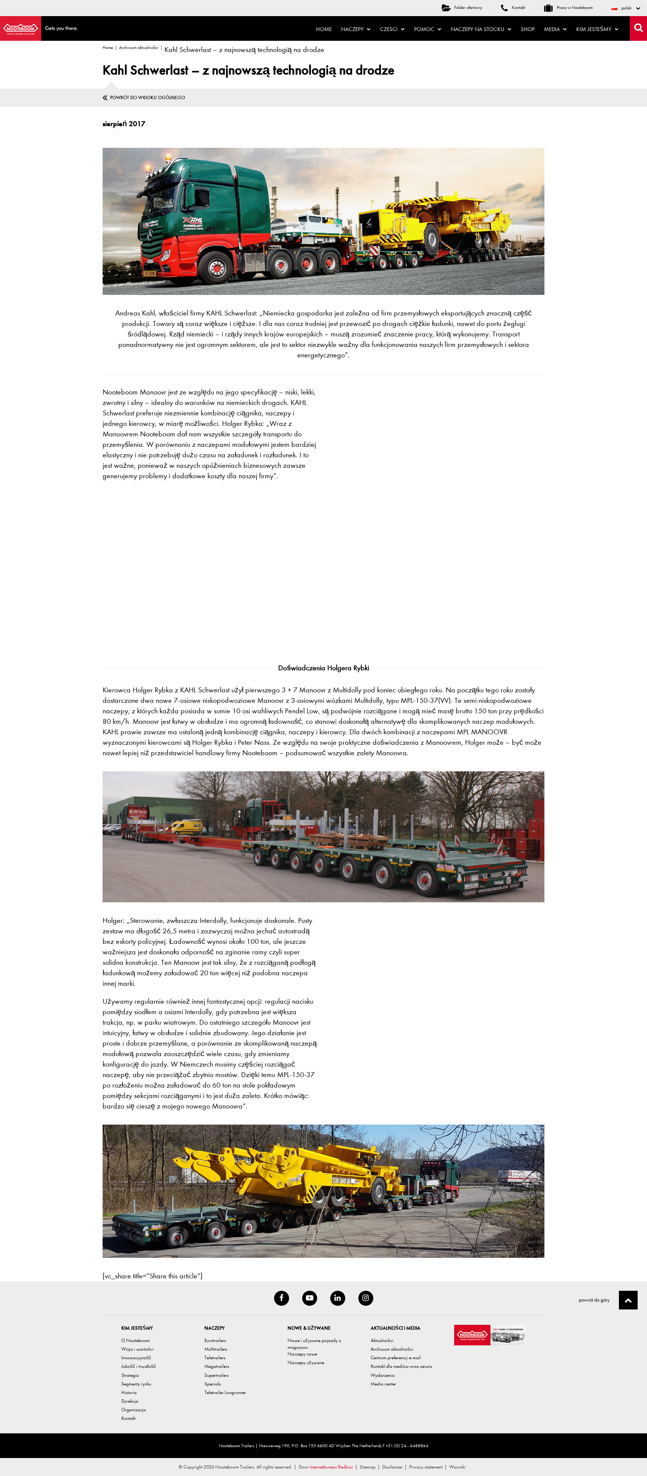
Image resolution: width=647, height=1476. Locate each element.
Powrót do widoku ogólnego (147, 97)
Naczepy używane (306, 1362)
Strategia (130, 1375)
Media (552, 29)
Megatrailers (216, 1366)
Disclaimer (392, 1467)
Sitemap (368, 1467)
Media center (383, 1384)
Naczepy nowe (302, 1354)
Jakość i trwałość (138, 1366)
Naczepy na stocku (478, 29)
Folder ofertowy (468, 7)
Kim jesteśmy (594, 29)
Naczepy (353, 29)
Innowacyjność (136, 1357)
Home (324, 29)
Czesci (389, 29)
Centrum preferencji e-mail (396, 1357)
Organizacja (133, 1409)
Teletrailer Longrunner (225, 1392)
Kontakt (518, 7)
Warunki (457, 1467)
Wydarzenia (383, 1375)
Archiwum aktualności (138, 47)
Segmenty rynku (136, 1384)
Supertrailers (216, 1375)
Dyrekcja (129, 1401)
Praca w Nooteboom (574, 7)
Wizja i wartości (137, 1349)
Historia (129, 1392)
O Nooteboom (135, 1340)
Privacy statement (426, 1467)
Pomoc (425, 29)
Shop (528, 29)
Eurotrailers (215, 1340)
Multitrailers (215, 1349)
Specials (212, 1384)
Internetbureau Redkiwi (331, 1467)
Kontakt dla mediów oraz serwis (401, 1366)
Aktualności (382, 1340)
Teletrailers (214, 1357)
